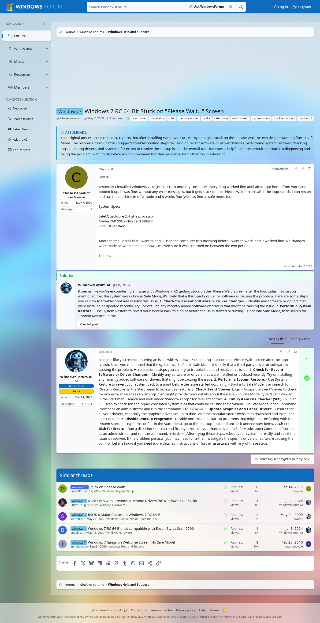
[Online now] (76, 371)
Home (214, 610)
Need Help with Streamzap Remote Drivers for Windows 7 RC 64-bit (142, 500)
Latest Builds (22, 129)
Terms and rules (161, 610)
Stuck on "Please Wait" (107, 486)
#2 (295, 352)
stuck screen (240, 118)
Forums (20, 35)
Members (22, 87)
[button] (47, 48)
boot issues (139, 118)
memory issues (188, 118)
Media (19, 61)
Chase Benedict (71, 118)
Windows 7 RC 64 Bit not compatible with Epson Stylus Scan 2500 (141, 528)
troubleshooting (284, 118)
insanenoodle (294, 546)
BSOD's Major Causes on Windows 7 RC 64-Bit (125, 514)
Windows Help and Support (120, 491)
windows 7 (305, 118)
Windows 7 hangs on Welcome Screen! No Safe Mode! (131, 542)
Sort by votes (300, 339)
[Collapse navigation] (44, 23)
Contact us (138, 610)
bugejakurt (78, 533)
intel (172, 118)
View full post (89, 324)
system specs (261, 118)
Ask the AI (20, 139)
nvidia (206, 118)
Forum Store (21, 150)
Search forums (23, 119)
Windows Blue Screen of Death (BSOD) (131, 519)
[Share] (296, 168)
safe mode (221, 118)
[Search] (240, 7)
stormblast (78, 519)
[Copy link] (304, 168)
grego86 (76, 491)
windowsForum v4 (108, 610)
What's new (23, 48)
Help (202, 610)
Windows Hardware (112, 505)
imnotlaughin (79, 546)
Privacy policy (185, 610)
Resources (22, 74)
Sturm (74, 505)
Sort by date (277, 339)
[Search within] (230, 7)
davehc (298, 519)
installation (158, 118)
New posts (20, 108)
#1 (310, 168)
